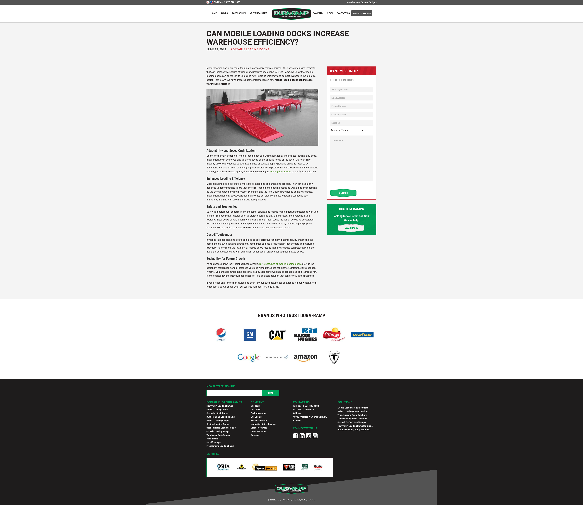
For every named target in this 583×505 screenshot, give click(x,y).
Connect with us (305, 428)
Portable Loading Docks (250, 49)
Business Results (259, 420)
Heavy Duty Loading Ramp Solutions (355, 426)
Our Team (255, 406)
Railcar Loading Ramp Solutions (353, 411)
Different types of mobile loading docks (280, 264)
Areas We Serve (258, 431)
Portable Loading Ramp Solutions (354, 429)
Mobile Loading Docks (217, 409)
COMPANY (257, 402)
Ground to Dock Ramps (217, 413)
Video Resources (259, 428)
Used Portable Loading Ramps (221, 428)
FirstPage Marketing (308, 500)
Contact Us (343, 13)
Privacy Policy (287, 500)
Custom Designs (369, 2)
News (330, 13)
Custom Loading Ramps (217, 424)
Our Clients (256, 417)
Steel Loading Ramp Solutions (352, 418)
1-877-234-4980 (306, 409)
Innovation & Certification (263, 424)
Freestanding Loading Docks (220, 446)
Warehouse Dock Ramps (218, 435)
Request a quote (362, 13)
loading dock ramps (280, 171)
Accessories (239, 13)
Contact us (301, 402)
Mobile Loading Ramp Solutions (353, 408)
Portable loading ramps (224, 402)
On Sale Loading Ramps (218, 431)
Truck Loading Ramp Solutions (352, 415)
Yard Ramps (212, 438)
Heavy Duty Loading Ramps (219, 406)
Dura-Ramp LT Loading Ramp (220, 417)
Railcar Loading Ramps (217, 420)
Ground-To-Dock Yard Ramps (352, 422)
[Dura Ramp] (291, 13)
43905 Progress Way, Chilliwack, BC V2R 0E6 (310, 419)
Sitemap (255, 435)
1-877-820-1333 (232, 2)
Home (214, 13)
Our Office (256, 409)
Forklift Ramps (213, 442)
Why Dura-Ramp (258, 13)
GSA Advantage (258, 413)
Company (318, 13)
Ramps (224, 13)
